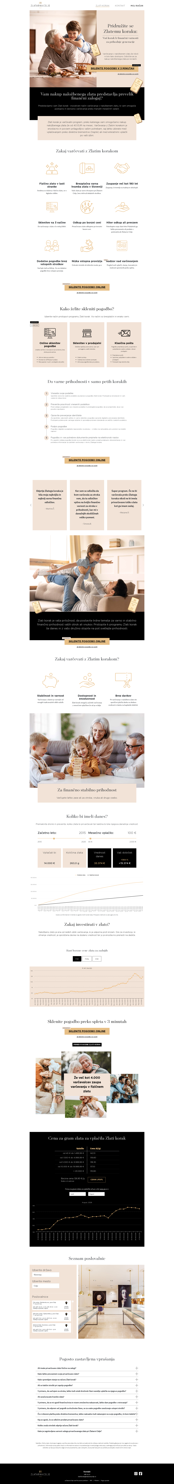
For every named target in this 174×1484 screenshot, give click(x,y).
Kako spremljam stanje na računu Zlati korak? (57, 1379)
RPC (91, 1480)
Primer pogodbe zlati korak (87, 1044)
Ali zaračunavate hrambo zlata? (51, 1397)
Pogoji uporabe (105, 1480)
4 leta (87, 959)
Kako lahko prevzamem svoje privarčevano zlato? (58, 1374)
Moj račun (137, 6)
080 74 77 (87, 1474)
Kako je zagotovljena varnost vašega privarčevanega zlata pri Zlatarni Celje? (70, 1431)
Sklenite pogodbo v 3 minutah (112, 68)
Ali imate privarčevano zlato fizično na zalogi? (57, 1368)
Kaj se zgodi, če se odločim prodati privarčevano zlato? (61, 1419)
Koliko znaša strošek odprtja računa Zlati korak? (58, 1425)
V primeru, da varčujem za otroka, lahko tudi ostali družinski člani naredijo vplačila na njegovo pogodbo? (82, 1391)
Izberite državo (42, 1270)
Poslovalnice (40, 1297)
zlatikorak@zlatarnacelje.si (87, 1476)
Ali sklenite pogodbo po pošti (128, 74)
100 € (132, 832)
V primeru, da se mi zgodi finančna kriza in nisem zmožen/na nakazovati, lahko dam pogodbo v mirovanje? (82, 1402)
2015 (82, 832)
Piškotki (96, 1480)
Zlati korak (102, 6)
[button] (31, 505)
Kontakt (120, 6)
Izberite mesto (41, 1281)
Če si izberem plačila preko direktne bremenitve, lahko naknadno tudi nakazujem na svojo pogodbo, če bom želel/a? (87, 1414)
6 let (77, 959)
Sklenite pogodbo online (87, 287)
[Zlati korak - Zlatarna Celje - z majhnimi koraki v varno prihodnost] (40, 5)
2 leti (97, 959)
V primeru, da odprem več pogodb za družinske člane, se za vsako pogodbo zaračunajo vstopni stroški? (81, 1408)
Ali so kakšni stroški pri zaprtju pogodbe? (55, 1385)
